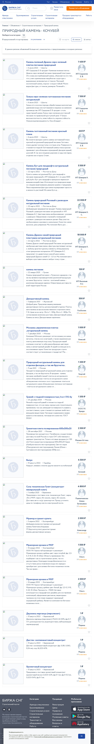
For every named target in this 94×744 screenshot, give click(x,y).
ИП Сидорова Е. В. (82, 75)
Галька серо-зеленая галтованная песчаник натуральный (48, 98)
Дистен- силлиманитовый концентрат (45, 640)
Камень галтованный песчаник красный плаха (46, 133)
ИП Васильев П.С (81, 282)
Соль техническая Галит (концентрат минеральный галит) (45, 488)
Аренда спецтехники (7, 16)
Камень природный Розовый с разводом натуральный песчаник (47, 202)
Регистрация (58, 704)
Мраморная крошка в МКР (39, 545)
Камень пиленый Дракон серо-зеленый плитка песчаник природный (46, 64)
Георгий (81, 374)
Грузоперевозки (22, 15)
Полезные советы (60, 717)
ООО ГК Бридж (82, 410)
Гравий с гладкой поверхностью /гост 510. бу (49, 397)
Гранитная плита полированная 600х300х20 (48, 428)
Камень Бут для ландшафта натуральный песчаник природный (47, 167)
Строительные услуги (37, 16)
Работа (89, 15)
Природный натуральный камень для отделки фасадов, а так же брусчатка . (45, 364)
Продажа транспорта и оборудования (71, 16)
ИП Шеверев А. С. (81, 179)
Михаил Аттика (81, 440)
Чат (48, 2)
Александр (81, 530)
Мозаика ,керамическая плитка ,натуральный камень (42, 329)
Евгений (81, 472)
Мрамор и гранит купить (38, 518)
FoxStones (81, 310)
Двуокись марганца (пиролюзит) (43, 613)
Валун (29, 460)
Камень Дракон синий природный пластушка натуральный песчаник (43, 237)
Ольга (81, 557)
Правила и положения (57, 712)
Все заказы (57, 720)
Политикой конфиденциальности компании (48, 737)
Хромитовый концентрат (39, 666)
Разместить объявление (79, 8)
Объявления (65, 2)
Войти (86, 2)
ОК (82, 736)
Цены (54, 707)
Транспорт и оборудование (36, 722)
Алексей (81, 339)
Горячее (79, 2)
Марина (81, 625)
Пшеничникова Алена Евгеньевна (81, 501)
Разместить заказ (58, 8)
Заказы (55, 2)
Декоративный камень (37, 298)
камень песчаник (34, 269)
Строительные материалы (51, 16)
